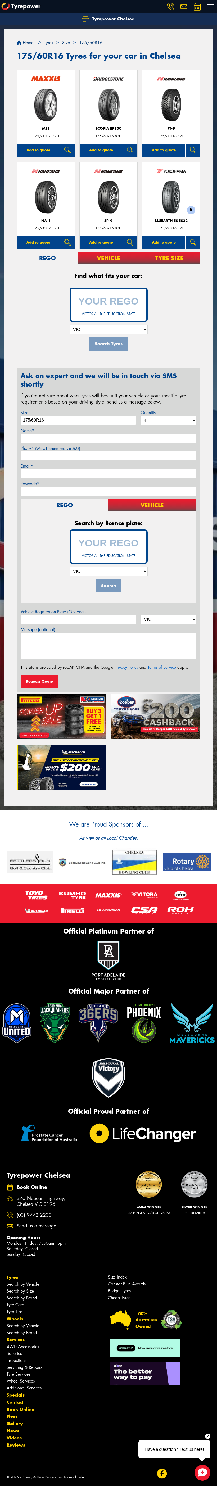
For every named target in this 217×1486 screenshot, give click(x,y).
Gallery (15, 1423)
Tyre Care (15, 1305)
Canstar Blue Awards (127, 1284)
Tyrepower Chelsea (113, 19)
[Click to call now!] (170, 6)
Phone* (50, 448)
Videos (14, 1438)
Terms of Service (162, 667)
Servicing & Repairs (24, 1367)
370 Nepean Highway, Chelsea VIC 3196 (41, 1201)
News (13, 1431)
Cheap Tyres (119, 1298)
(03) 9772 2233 (34, 1215)
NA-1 (46, 221)
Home (27, 43)
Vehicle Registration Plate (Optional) (53, 612)
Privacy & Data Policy (38, 1477)
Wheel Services (21, 1381)
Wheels (15, 1319)
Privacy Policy (126, 667)
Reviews (16, 1445)
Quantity (148, 412)
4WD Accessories (23, 1346)
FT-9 (171, 128)
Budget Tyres (119, 1291)
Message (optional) (38, 629)
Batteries (14, 1353)
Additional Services (24, 1388)
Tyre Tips (14, 1312)
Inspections (16, 1360)
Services (16, 1340)
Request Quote (39, 681)
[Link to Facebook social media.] (162, 1474)
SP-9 (108, 221)
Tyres (12, 1277)
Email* (27, 466)
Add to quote (38, 150)
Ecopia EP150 (108, 128)
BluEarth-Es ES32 (171, 221)
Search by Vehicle (23, 1284)
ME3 (46, 128)
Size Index (117, 1277)
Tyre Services (18, 1374)
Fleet (12, 1416)
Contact (15, 1402)
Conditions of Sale (70, 1477)
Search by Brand (22, 1298)
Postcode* (30, 484)
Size (24, 412)
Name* (27, 430)
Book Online (20, 1409)
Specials (16, 1395)
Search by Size (20, 1291)
